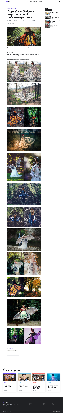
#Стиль (16, 350)
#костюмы (13, 350)
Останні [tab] (48, 10)
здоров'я (44, 403)
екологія (44, 405)
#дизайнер (9, 350)
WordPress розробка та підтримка (56, 411)
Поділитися (9, 354)
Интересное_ (10, 8)
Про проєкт (30, 403)
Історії (30, 1)
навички (53, 403)
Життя (27, 1)
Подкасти (41, 1)
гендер (53, 404)
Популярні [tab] (56, 10)
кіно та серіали (54, 401)
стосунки (44, 404)
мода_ (15, 8)
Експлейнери (35, 1)
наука (44, 401)
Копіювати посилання (15, 354)
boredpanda (11, 348)
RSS (29, 404)
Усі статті (30, 401)
